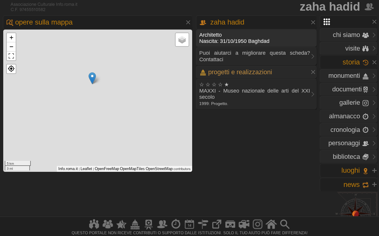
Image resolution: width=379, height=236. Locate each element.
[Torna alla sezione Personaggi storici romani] (369, 6)
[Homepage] (271, 229)
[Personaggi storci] (162, 229)
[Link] (217, 229)
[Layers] (182, 39)
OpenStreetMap (159, 169)
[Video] (244, 229)
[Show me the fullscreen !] (11, 55)
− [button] (11, 46)
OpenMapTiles (132, 169)
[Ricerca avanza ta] (285, 229)
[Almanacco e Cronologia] (176, 229)
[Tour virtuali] (230, 229)
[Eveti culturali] (189, 229)
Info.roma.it (68, 169)
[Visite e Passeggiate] (94, 229)
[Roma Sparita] (148, 229)
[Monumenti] (135, 229)
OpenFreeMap (107, 169)
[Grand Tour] (121, 229)
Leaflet (86, 169)
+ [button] (11, 37)
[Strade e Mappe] (203, 229)
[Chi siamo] (108, 229)
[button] (11, 68)
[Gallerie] (257, 229)
